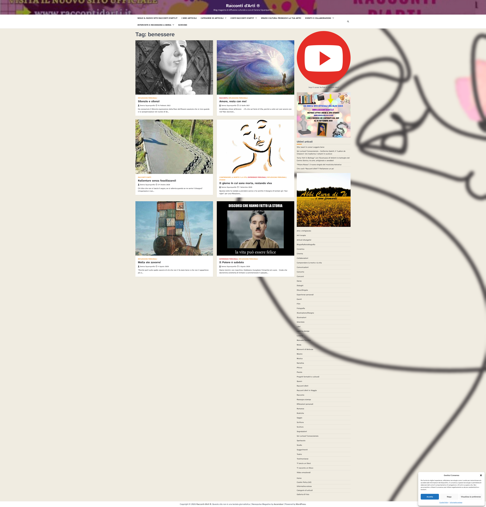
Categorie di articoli (212, 18)
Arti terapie (301, 235)
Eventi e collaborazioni (318, 18)
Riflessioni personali (147, 98)
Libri (298, 326)
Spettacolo (301, 440)
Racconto (223, 98)
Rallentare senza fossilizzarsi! (157, 180)
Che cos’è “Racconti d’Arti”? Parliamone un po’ (315, 168)
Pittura (299, 367)
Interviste (301, 322)
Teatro (299, 454)
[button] (481, 475)
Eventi (299, 299)
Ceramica (300, 249)
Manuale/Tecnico (304, 340)
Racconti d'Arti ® (243, 5)
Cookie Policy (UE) (304, 482)
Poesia (299, 372)
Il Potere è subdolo (231, 262)
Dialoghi (300, 285)
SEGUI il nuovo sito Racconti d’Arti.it (157, 18)
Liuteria (300, 335)
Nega (449, 496)
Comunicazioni (303, 267)
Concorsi (300, 276)
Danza (299, 281)
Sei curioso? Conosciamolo (307, 436)
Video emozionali (304, 472)
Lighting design (303, 331)
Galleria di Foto (303, 494)
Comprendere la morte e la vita (233, 177)
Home (299, 478)
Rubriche (300, 413)
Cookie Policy (443, 502)
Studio (222, 180)
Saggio (299, 418)
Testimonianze (302, 459)
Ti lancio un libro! (304, 463)
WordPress (301, 504)
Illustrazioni (301, 317)
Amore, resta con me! (233, 101)
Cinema (300, 253)
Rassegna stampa (304, 399)
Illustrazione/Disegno (305, 313)
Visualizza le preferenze (471, 496)
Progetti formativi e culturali (308, 377)
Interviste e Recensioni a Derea (154, 25)
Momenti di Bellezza (305, 349)
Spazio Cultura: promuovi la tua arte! (281, 18)
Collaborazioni (302, 258)
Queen (299, 381)
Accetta (430, 496)
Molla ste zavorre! (149, 262)
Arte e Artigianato (304, 231)
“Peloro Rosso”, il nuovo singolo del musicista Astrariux (319, 164)
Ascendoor (279, 504)
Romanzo (300, 408)
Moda (299, 345)
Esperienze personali (257, 177)
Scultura (300, 427)
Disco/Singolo (302, 290)
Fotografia (301, 308)
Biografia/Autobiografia (306, 244)
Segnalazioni (302, 431)
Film (298, 304)
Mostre (299, 354)
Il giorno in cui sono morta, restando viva (245, 183)
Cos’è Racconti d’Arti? (242, 18)
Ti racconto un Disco (305, 468)
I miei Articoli (189, 18)
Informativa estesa (456, 502)
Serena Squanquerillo (147, 105)
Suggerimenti (302, 449)
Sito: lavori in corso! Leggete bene (310, 147)
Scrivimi (182, 25)
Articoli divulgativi (304, 240)
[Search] (348, 21)
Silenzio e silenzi (148, 101)
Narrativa (300, 363)
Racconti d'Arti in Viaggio (307, 390)
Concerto (300, 272)
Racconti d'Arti (144, 177)
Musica (299, 358)
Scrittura (300, 422)
